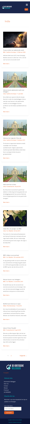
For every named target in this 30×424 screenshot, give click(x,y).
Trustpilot (6, 373)
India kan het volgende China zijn (12, 138)
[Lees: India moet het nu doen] (15, 174)
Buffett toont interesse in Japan (12, 304)
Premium (6, 390)
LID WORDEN (7, 392)
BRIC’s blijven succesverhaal (11, 255)
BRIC (4, 52)
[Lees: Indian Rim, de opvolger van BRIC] (15, 218)
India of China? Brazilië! (9, 328)
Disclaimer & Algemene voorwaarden (15, 422)
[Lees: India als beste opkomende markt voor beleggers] (15, 79)
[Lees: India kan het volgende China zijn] (15, 127)
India (4, 94)
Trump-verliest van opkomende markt (13, 50)
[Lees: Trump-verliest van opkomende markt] (15, 39)
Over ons (6, 383)
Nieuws (6, 388)
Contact (6, 386)
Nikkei (4, 306)
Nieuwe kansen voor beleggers (11, 279)
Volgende (23, 355)
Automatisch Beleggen (10, 381)
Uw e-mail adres (8, 406)
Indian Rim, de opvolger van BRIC (12, 229)
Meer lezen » (6, 63)
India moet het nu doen (9, 184)
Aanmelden (9, 412)
